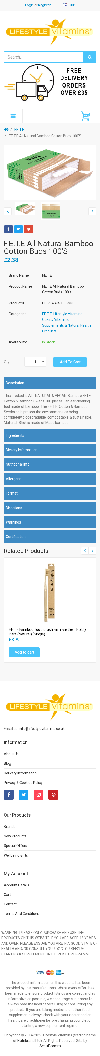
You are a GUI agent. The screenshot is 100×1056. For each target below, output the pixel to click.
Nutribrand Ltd (29, 1041)
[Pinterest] (53, 795)
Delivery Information (20, 773)
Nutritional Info (18, 464)
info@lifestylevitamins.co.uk (42, 728)
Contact (10, 904)
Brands (9, 827)
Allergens (13, 479)
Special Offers (15, 846)
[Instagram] (38, 795)
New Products (15, 836)
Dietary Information (21, 450)
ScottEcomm (50, 1046)
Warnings (13, 522)
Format (12, 493)
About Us (11, 754)
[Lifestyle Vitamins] (50, 31)
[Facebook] (8, 229)
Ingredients (15, 435)
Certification (16, 537)
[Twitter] (18, 229)
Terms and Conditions (22, 914)
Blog (7, 763)
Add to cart (70, 362)
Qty (6, 362)
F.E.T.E (19, 130)
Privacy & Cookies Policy (23, 783)
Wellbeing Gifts (16, 855)
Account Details (16, 885)
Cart (7, 895)
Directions (14, 508)
